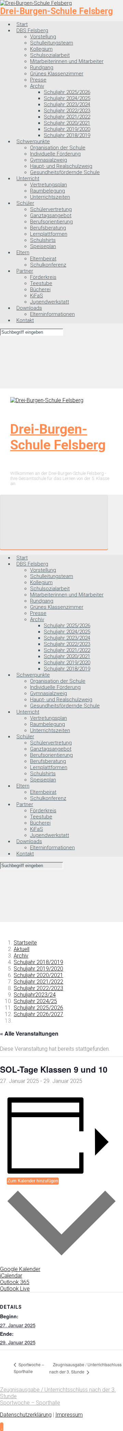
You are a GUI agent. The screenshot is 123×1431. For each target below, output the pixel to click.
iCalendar (11, 1275)
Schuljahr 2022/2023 (38, 988)
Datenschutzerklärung (26, 1414)
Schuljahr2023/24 (35, 994)
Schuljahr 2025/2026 (38, 1007)
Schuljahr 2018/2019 (38, 962)
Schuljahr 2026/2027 (38, 1014)
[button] (1, 1426)
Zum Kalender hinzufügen (33, 1180)
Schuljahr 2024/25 (35, 1001)
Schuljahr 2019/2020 (38, 968)
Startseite (25, 942)
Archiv (21, 955)
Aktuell (21, 949)
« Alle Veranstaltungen (29, 1033)
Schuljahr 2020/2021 (38, 975)
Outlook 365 (14, 1282)
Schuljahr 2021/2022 (38, 981)
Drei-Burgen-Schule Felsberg (56, 11)
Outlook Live (15, 1288)
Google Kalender (20, 1269)
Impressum (69, 1414)
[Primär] (54, 522)
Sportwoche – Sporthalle (30, 1402)
